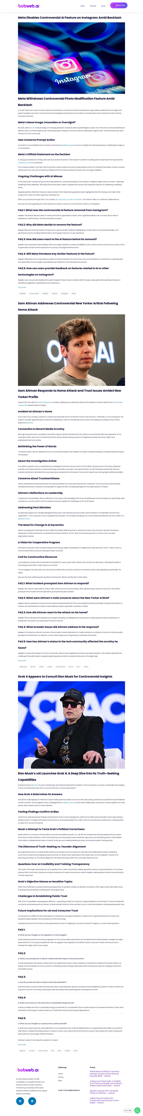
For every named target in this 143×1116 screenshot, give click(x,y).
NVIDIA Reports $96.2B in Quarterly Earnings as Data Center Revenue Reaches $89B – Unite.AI (104, 1073)
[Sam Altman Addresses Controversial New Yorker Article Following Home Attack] (71, 350)
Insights (67, 1051)
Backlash (23, 293)
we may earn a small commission (69, 199)
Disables (45, 293)
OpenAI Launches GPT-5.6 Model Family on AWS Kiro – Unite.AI (104, 1092)
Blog (103, 6)
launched (33, 128)
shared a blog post (44, 402)
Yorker (86, 667)
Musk (75, 1051)
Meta (73, 293)
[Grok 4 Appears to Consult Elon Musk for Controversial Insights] (71, 725)
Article (41, 667)
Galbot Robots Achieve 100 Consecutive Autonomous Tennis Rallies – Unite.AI (104, 1100)
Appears (22, 1051)
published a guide (68, 145)
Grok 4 (36, 785)
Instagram (64, 293)
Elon (52, 1051)
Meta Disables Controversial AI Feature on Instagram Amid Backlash (70, 18)
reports (30, 423)
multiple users (67, 802)
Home (82, 6)
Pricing (93, 6)
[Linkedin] (20, 1101)
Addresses (23, 667)
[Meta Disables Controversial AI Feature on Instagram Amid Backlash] (71, 58)
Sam (78, 667)
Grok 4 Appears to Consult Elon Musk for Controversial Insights (65, 676)
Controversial (34, 293)
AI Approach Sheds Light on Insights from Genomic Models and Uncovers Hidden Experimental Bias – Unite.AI (106, 1083)
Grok (59, 1051)
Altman (33, 667)
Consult (31, 1051)
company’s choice (25, 163)
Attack (50, 667)
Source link (22, 287)
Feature (54, 293)
